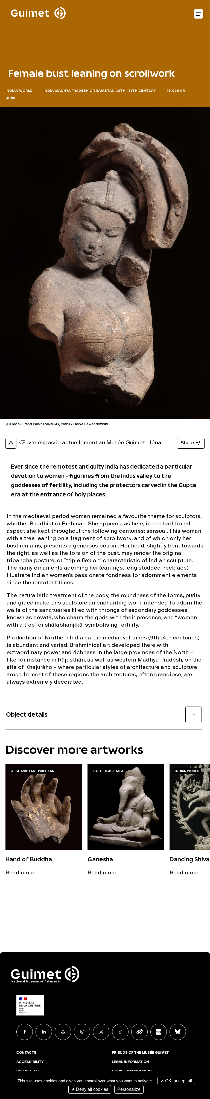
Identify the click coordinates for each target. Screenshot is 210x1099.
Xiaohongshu (158, 1032)
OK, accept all (178, 1081)
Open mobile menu (198, 14)
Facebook (24, 1032)
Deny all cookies (91, 1089)
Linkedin (44, 1032)
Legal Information (130, 1062)
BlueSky (178, 1032)
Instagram (82, 1032)
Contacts (26, 1053)
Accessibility (30, 1062)
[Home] (38, 3)
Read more (19, 873)
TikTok (120, 1032)
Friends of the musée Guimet (140, 1053)
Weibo (139, 1032)
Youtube (63, 1032)
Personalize (129, 1089)
